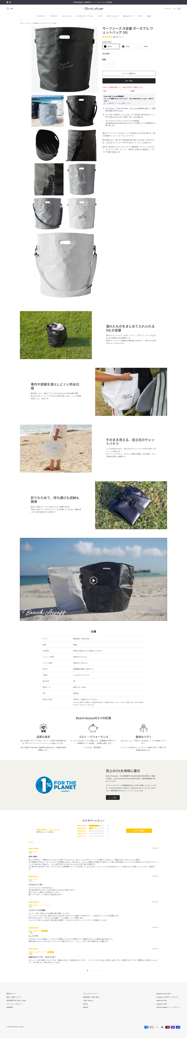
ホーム (22, 23)
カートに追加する (129, 73)
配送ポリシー (11, 994)
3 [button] (94, 970)
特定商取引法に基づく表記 (16, 1000)
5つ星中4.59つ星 (54, 830)
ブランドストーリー (90, 994)
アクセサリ (53, 16)
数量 (104, 59)
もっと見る (113, 797)
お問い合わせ (88, 1000)
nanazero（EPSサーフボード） (167, 997)
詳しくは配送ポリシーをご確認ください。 (118, 103)
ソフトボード (40, 16)
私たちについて (128, 16)
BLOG (85, 1004)
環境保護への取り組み (91, 997)
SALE (149, 16)
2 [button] (90, 970)
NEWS (85, 1007)
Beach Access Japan (17, 1026)
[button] (107, 37)
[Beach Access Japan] (93, 9)
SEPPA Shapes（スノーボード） (168, 1007)
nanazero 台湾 (161, 1004)
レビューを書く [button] (139, 831)
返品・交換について (13, 997)
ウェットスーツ (67, 16)
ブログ (140, 16)
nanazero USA (161, 1000)
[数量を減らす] (104, 64)
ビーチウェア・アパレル (85, 16)
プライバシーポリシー (14, 1004)
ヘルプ (100, 16)
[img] (33, 848)
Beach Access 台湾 (163, 994)
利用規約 (9, 1007)
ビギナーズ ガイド (112, 16)
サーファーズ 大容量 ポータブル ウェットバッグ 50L (41, 23)
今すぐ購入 (129, 81)
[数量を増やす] (113, 64)
